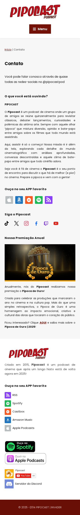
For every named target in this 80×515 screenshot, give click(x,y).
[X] (46, 223)
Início (8, 49)
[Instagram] (26, 223)
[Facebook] (36, 223)
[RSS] (48, 200)
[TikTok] (6, 223)
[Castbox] (29, 200)
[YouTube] (56, 223)
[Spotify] (39, 200)
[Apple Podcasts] (9, 200)
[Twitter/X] (16, 223)
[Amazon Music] (19, 200)
